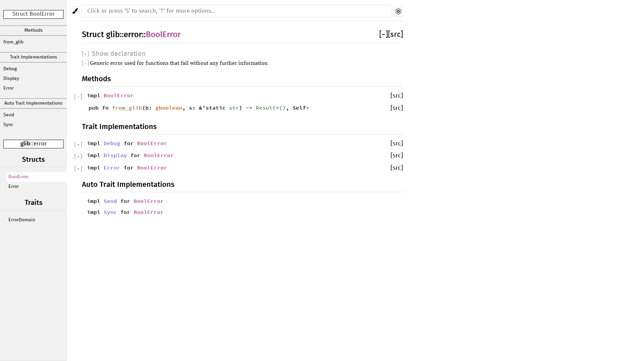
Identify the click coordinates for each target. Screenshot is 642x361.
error (40, 144)
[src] (395, 34)
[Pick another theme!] (75, 11)
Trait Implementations (33, 57)
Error (8, 88)
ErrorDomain (21, 220)
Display (11, 78)
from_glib (13, 42)
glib (25, 144)
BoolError (18, 176)
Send (8, 115)
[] (383, 34)
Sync (8, 124)
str (234, 107)
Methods (33, 30)
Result (266, 107)
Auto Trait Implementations (33, 103)
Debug (10, 69)
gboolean (168, 107)
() (282, 107)
